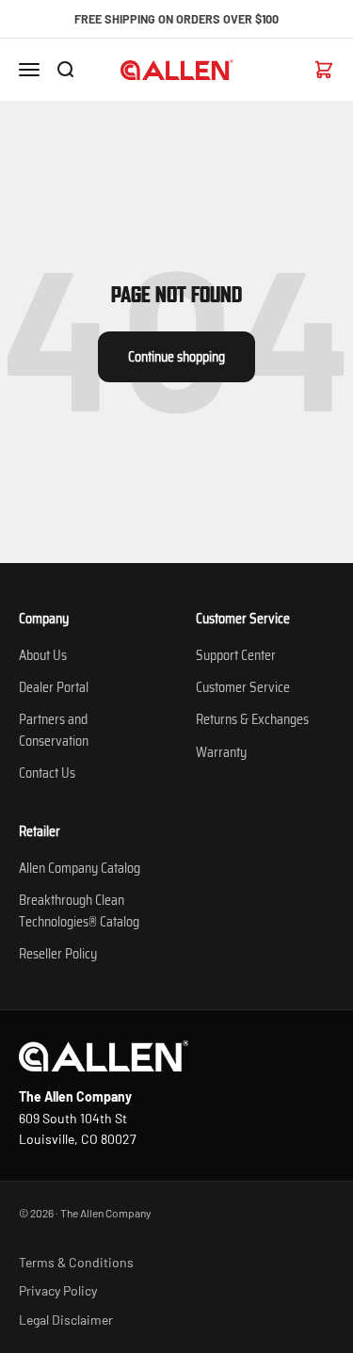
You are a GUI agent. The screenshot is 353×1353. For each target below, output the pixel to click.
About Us (43, 655)
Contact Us (47, 773)
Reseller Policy (58, 953)
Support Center (236, 655)
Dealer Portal (53, 687)
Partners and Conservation (53, 729)
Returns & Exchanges (252, 719)
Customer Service (243, 687)
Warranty (221, 752)
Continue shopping (176, 356)
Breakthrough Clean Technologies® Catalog (79, 910)
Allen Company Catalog (79, 868)
